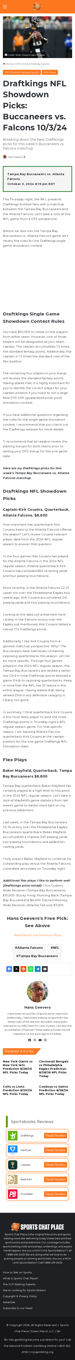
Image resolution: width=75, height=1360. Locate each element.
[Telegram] (38, 969)
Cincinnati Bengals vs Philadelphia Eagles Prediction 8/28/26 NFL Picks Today (53, 1069)
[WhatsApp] (30, 969)
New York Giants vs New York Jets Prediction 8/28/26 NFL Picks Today (17, 1067)
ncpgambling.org (41, 1351)
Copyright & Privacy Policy (20, 1296)
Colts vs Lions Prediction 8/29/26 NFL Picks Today (17, 1090)
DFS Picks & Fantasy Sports (32, 63)
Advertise (9, 1302)
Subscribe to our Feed (17, 1308)
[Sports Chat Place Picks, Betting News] (38, 7)
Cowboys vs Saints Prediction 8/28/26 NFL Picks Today (53, 1090)
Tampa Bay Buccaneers (38, 956)
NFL (56, 948)
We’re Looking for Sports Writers (24, 1290)
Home (9, 63)
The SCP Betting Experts (19, 1284)
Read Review (56, 1135)
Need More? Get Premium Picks (37, 935)
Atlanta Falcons (30, 948)
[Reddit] (23, 969)
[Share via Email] (45, 969)
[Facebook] (9, 969)
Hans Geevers (15, 157)
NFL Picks (50, 72)
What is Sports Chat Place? (20, 1278)
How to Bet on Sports (17, 1272)
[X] (16, 969)
